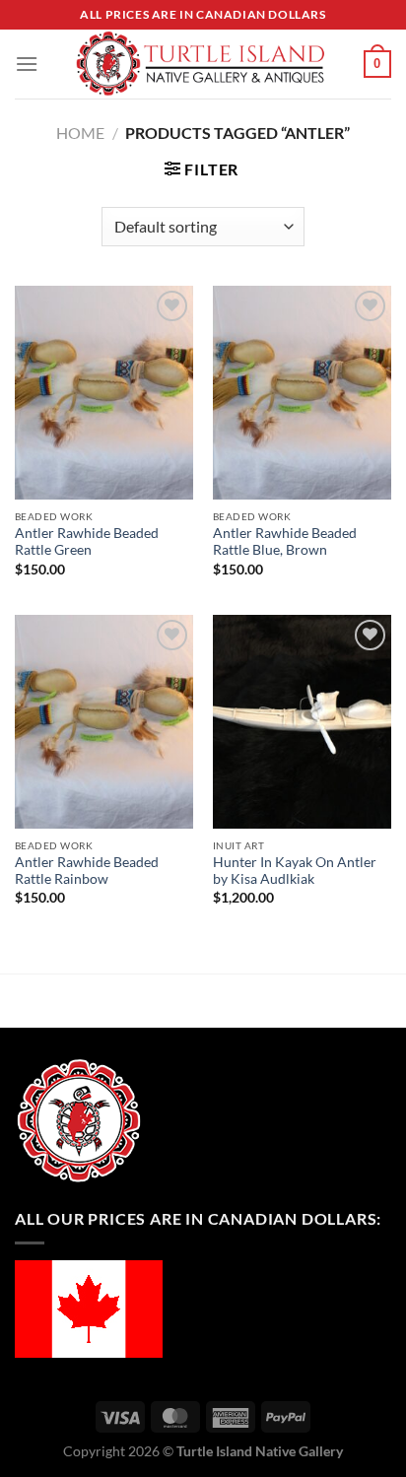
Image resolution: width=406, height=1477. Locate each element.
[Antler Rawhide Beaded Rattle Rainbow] (104, 722)
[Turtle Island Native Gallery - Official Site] (201, 64)
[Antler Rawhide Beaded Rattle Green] (104, 393)
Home (80, 132)
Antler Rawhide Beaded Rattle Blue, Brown (285, 542)
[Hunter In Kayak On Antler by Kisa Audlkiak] (302, 722)
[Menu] (26, 63)
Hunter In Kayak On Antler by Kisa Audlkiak (294, 871)
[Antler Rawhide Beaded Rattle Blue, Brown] (302, 393)
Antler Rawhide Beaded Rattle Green (87, 542)
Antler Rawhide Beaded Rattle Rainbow (87, 871)
